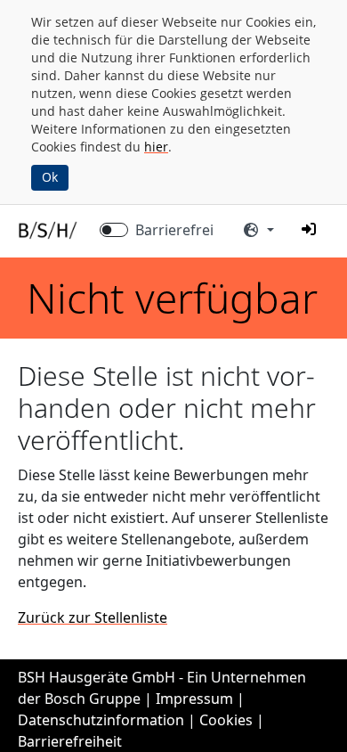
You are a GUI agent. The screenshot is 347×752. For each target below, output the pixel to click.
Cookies (226, 720)
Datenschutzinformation (101, 720)
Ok (50, 176)
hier (156, 146)
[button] (308, 229)
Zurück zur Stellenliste (92, 617)
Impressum (194, 698)
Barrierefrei (174, 230)
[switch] (114, 230)
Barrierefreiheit (70, 741)
